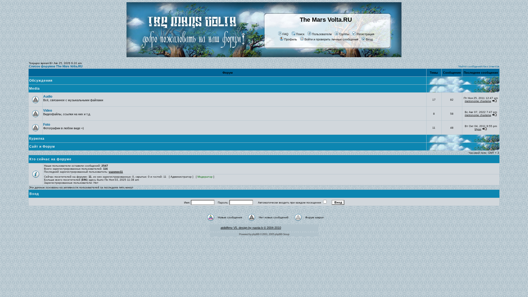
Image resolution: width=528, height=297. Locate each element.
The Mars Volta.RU (326, 19)
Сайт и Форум (42, 146)
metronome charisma (478, 101)
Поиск (300, 34)
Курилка (37, 139)
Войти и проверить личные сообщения (331, 39)
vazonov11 (116, 171)
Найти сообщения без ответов (478, 66)
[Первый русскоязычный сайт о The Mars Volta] (188, 56)
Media (34, 88)
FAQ (285, 34)
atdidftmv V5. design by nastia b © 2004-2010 (251, 227)
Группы (344, 34)
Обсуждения (41, 80)
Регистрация (365, 34)
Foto (46, 125)
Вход (369, 39)
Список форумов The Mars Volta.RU (55, 66)
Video (47, 110)
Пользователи (322, 34)
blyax (478, 129)
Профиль (290, 39)
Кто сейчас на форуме (50, 159)
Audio (47, 96)
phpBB (255, 234)
